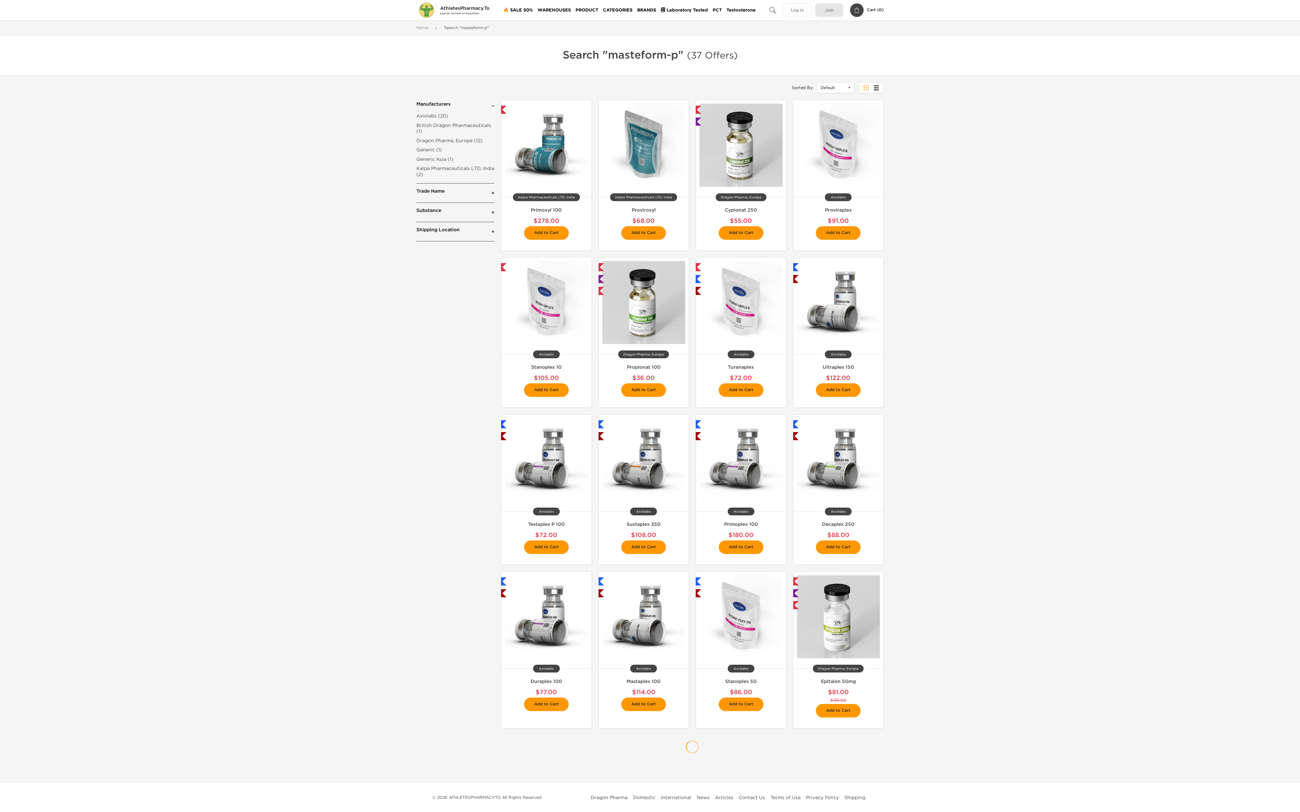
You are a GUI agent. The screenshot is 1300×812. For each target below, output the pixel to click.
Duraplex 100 (546, 681)
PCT (717, 10)
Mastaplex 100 (643, 681)
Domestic (644, 797)
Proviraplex (838, 210)
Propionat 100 (643, 367)
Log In (797, 10)
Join (829, 10)
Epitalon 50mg (838, 681)
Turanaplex (741, 367)
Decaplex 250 (838, 524)
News (703, 797)
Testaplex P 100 (546, 524)
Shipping (854, 797)
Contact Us (752, 797)
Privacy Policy (822, 797)
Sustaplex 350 (643, 524)
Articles (724, 797)
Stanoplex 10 (546, 367)
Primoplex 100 (741, 524)
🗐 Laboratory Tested (684, 10)
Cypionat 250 (741, 210)
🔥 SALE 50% (518, 10)
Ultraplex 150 (838, 367)
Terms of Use (786, 797)
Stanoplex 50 (741, 681)
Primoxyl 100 (546, 210)
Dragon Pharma (609, 797)
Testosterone (741, 10)
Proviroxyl (644, 210)
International (676, 797)
